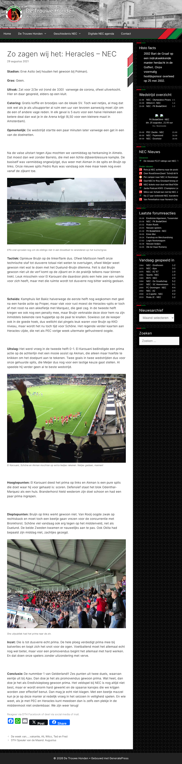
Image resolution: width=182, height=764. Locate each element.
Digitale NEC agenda (101, 33)
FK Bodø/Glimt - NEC (159, 119)
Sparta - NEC (152, 275)
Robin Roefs (152, 224)
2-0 (173, 278)
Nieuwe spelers (153, 228)
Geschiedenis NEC (65, 33)
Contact (126, 33)
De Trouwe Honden (30, 33)
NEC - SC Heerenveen (157, 284)
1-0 (173, 271)
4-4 (173, 287)
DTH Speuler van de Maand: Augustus (33, 740)
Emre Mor (151, 234)
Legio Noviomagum (155, 240)
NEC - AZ (150, 291)
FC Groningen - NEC (156, 287)
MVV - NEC (151, 278)
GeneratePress (119, 758)
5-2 (173, 281)
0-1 (173, 284)
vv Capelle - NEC (154, 294)
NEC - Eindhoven (154, 265)
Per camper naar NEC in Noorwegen (161, 177)
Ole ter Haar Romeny (156, 247)
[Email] (24, 722)
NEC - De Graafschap (156, 281)
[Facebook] (10, 722)
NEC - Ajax (151, 268)
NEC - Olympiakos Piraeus (159, 100)
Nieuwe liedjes (153, 244)
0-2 (173, 294)
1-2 (173, 265)
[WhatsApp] (17, 722)
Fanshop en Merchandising (159, 237)
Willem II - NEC (153, 103)
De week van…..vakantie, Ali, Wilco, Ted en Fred (39, 736)
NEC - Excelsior (154, 138)
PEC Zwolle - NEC (155, 132)
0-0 (173, 268)
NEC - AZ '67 (152, 271)
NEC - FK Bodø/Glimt (156, 106)
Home (7, 33)
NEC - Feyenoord (154, 135)
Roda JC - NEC (153, 297)
